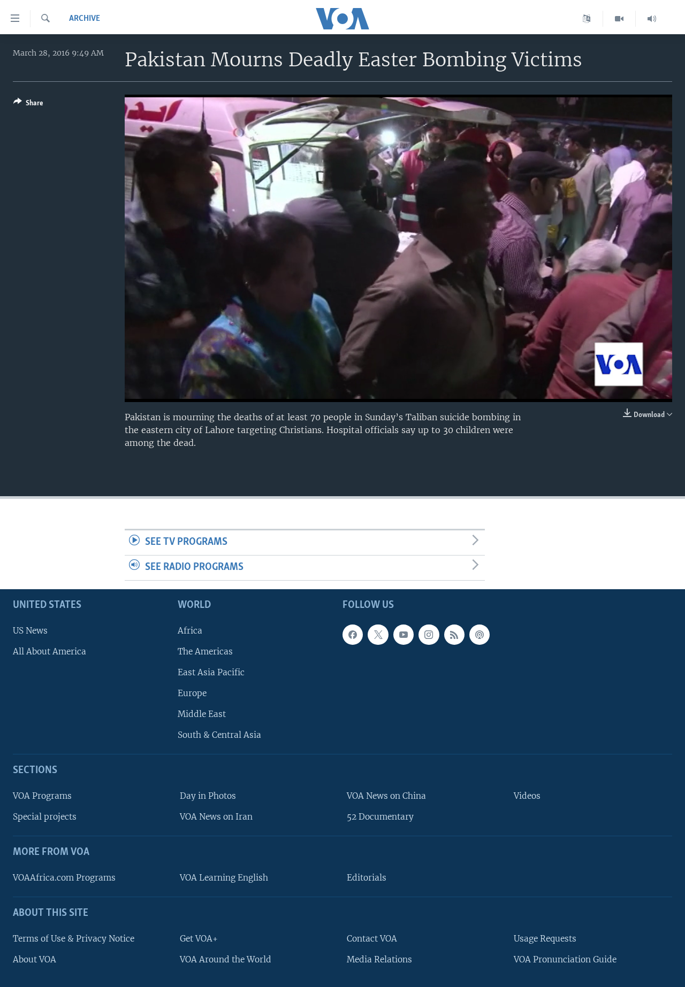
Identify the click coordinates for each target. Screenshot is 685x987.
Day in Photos (208, 796)
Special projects (45, 817)
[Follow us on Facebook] (352, 634)
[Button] (28, 105)
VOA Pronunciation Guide (565, 959)
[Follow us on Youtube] (403, 634)
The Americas (205, 651)
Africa (190, 630)
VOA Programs (42, 796)
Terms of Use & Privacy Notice (73, 938)
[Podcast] (479, 634)
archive (84, 18)
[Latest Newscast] (652, 19)
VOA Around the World (225, 959)
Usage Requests (545, 938)
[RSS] (454, 634)
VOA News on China (386, 796)
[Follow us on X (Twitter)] (378, 634)
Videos (527, 796)
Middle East (202, 714)
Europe (192, 693)
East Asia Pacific (211, 672)
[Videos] (619, 19)
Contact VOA (372, 938)
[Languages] (586, 19)
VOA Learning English (224, 877)
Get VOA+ (199, 938)
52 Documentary (380, 817)
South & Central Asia (219, 735)
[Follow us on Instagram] (428, 634)
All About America (49, 651)
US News (30, 630)
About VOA (34, 959)
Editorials (366, 877)
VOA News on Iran (216, 817)
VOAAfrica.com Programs (64, 877)
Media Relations (379, 959)
